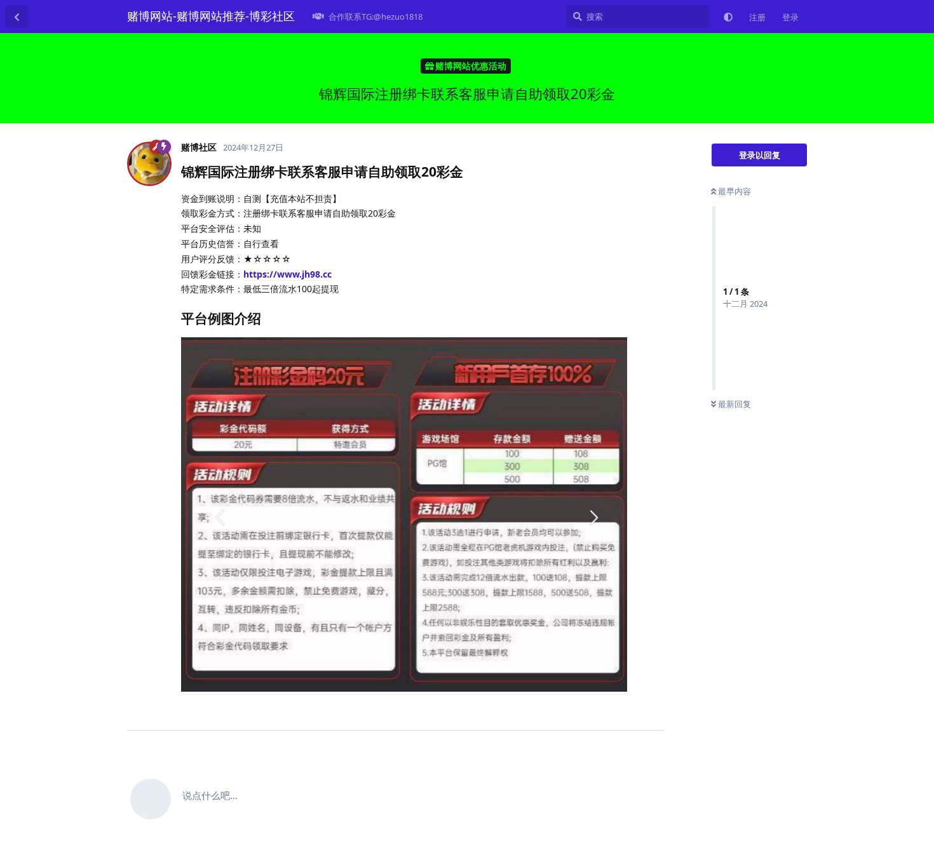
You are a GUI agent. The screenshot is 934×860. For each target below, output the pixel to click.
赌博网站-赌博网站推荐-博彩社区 (211, 16)
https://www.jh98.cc (287, 274)
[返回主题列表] (16, 16)
